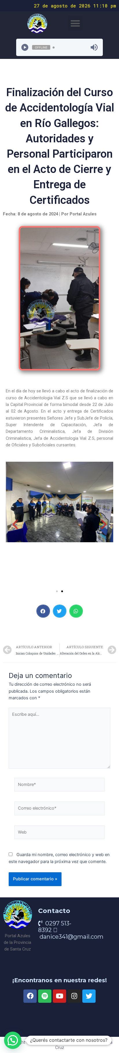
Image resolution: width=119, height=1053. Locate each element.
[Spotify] (44, 996)
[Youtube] (59, 996)
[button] (75, 23)
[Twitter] (89, 996)
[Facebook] (30, 996)
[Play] (25, 47)
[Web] (59, 833)
